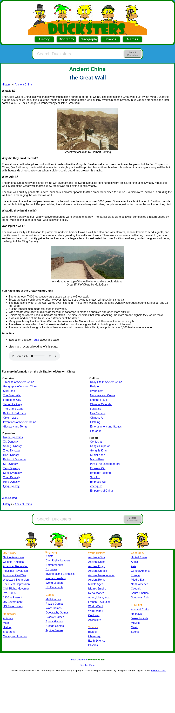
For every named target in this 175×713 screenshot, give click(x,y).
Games (132, 39)
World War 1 (95, 606)
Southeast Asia (140, 597)
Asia (133, 566)
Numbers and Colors (102, 395)
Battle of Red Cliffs (14, 413)
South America (140, 593)
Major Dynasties (13, 437)
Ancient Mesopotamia (101, 575)
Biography (66, 39)
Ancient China (23, 84)
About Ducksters (79, 659)
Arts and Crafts (140, 609)
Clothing (95, 422)
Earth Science (96, 640)
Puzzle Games (54, 603)
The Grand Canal (13, 408)
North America (139, 584)
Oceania (136, 588)
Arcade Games (55, 625)
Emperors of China (101, 490)
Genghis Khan (98, 450)
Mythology (96, 390)
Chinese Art (97, 417)
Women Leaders (56, 578)
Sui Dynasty (10, 463)
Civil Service (97, 413)
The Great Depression (16, 584)
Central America (140, 570)
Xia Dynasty (10, 441)
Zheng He (96, 486)
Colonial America (13, 561)
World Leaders (54, 582)
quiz (36, 339)
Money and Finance (15, 636)
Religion (95, 386)
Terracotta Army (12, 404)
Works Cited (9, 498)
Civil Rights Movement (16, 588)
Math (6, 622)
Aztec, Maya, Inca (99, 597)
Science (110, 39)
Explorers (51, 569)
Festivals (95, 408)
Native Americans (13, 557)
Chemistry (94, 636)
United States (139, 557)
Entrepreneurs (54, 564)
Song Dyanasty (12, 472)
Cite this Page (87, 665)
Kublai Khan (97, 455)
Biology (92, 631)
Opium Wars (10, 417)
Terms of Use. (158, 670)
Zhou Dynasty (11, 450)
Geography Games (57, 612)
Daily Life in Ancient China (106, 382)
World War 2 (95, 610)
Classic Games (55, 617)
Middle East (138, 579)
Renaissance (96, 593)
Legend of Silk (98, 399)
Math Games (53, 599)
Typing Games (54, 630)
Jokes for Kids (139, 618)
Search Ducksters (132, 54)
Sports (135, 631)
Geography (89, 39)
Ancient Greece (97, 570)
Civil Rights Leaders (58, 560)
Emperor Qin (97, 468)
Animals (8, 618)
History (44, 39)
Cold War (93, 615)
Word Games (54, 608)
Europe (135, 575)
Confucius (96, 441)
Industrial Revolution (15, 570)
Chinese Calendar (101, 404)
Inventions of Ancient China (19, 422)
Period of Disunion (14, 459)
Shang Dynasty (12, 446)
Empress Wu (98, 481)
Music (134, 627)
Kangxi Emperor (100, 446)
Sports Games (54, 621)
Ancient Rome (96, 579)
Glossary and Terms (15, 426)
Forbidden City (12, 399)
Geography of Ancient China (20, 386)
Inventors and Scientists (60, 573)
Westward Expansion (16, 579)
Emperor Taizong (100, 472)
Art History (94, 619)
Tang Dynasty (11, 468)
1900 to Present (12, 597)
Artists (49, 556)
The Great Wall (12, 395)
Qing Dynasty (11, 486)
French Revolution (99, 601)
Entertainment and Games (106, 426)
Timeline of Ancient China (18, 382)
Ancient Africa (96, 557)
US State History (13, 606)
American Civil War (14, 575)
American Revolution (15, 566)
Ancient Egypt (96, 566)
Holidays (136, 613)
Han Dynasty (11, 455)
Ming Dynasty (11, 481)
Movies (135, 622)
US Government (12, 601)
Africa (134, 561)
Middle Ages (95, 584)
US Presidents (54, 587)
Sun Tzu (95, 477)
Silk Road (9, 390)
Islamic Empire (97, 588)
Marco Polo (97, 459)
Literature (96, 431)
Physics (93, 645)
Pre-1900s (9, 593)
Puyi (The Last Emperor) (105, 463)
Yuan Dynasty (11, 477)
